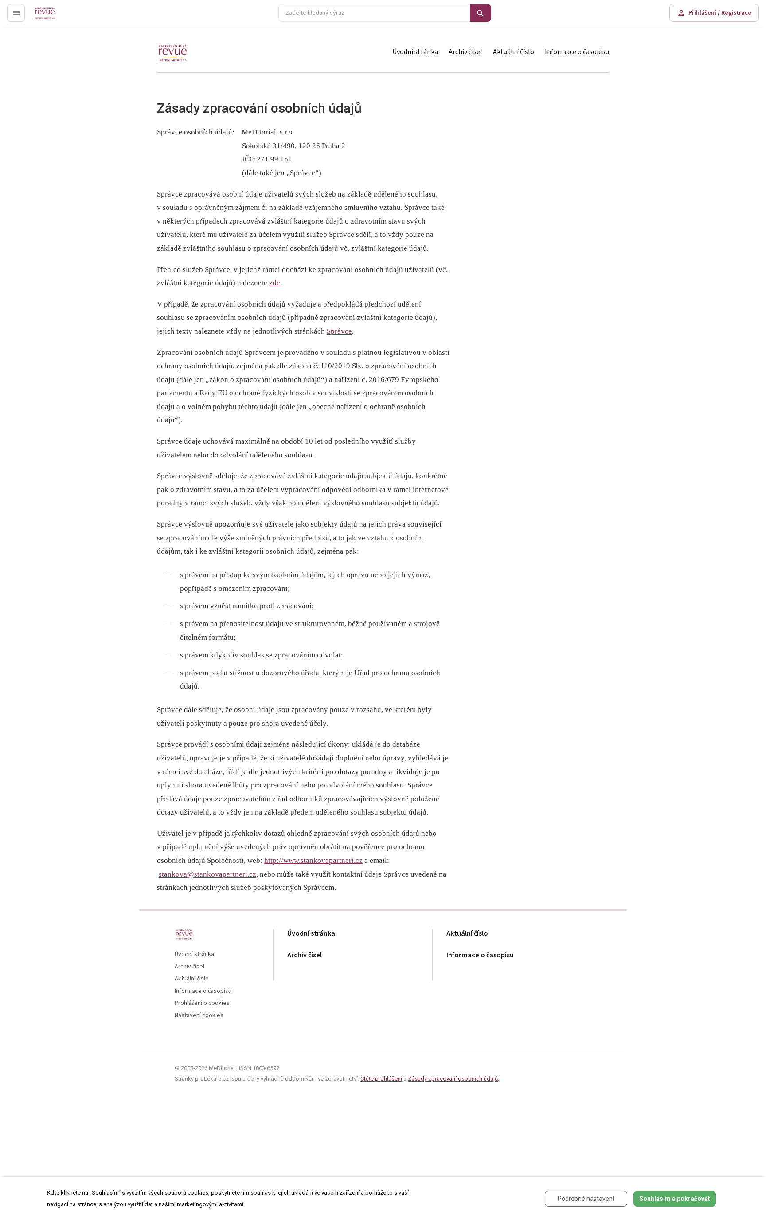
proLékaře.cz (52, 16)
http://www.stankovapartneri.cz (313, 860)
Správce (339, 331)
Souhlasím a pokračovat (674, 1198)
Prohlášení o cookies (202, 1003)
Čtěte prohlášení (381, 1078)
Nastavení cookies (199, 1015)
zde (274, 283)
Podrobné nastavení (586, 1198)
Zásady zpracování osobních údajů (453, 1078)
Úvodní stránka (415, 52)
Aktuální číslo (513, 52)
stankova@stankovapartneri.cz (207, 874)
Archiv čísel (465, 52)
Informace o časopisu (577, 52)
